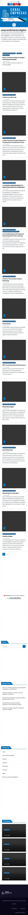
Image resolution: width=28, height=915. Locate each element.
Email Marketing (7, 450)
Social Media (6, 324)
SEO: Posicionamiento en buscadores (14, 365)
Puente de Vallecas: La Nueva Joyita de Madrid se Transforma (13, 848)
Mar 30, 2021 (6, 325)
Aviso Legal (22, 908)
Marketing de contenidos (10, 493)
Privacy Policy (14, 908)
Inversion (4, 769)
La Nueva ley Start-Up (9, 97)
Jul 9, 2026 (6, 849)
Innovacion (6, 55)
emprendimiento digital (9, 53)
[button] (25, 25)
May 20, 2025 (6, 61)
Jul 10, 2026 (7, 835)
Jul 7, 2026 (6, 878)
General (19, 53)
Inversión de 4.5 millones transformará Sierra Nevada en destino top (13, 862)
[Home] (2, 25)
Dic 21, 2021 (6, 144)
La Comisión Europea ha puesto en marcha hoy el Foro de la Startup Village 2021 (13, 236)
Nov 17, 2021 (6, 237)
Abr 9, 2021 (6, 282)
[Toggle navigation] (14, 25)
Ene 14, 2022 (6, 99)
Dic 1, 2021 (6, 189)
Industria (4, 762)
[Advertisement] (14, 574)
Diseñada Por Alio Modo (20, 912)
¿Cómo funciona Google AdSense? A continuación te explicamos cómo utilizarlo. (14, 142)
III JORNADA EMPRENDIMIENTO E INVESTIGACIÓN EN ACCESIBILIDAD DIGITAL (13, 187)
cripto (3, 752)
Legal (3, 773)
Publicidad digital (8, 407)
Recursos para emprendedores (11, 231)
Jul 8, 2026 (6, 864)
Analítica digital (7, 536)
